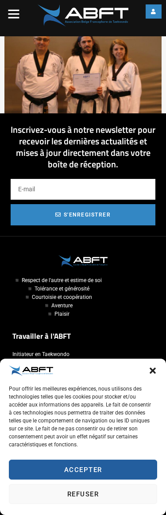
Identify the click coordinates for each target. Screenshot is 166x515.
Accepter (83, 470)
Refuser (83, 494)
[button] (152, 370)
